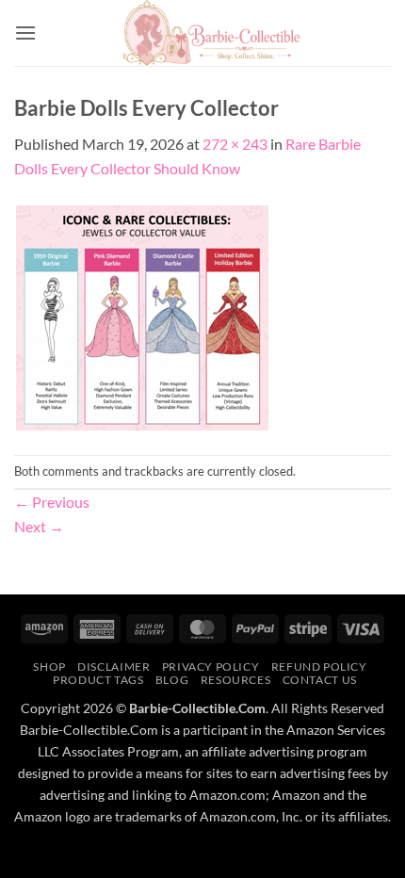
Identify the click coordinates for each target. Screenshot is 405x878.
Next (39, 526)
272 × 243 (234, 144)
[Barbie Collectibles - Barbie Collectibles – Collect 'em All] (211, 33)
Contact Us (320, 680)
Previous (51, 502)
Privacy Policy (211, 666)
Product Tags (98, 680)
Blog (171, 680)
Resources (236, 680)
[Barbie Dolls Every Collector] (142, 315)
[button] (25, 32)
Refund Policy (319, 666)
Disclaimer (113, 666)
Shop (49, 666)
